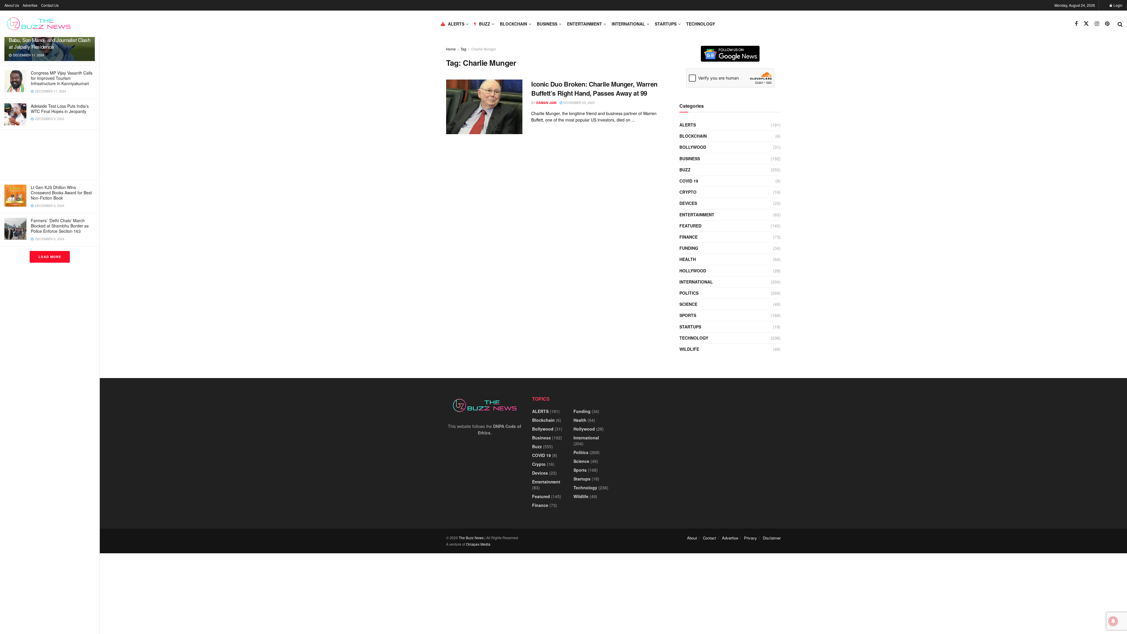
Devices (688, 203)
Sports (687, 315)
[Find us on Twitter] (1086, 23)
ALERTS (456, 24)
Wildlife (689, 349)
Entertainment (584, 24)
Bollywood (692, 147)
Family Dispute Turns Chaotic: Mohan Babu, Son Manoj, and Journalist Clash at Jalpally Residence (49, 39)
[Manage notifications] (1113, 621)
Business (547, 24)
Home (451, 48)
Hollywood (692, 271)
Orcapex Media (478, 544)
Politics (689, 293)
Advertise (30, 5)
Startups (665, 24)
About (692, 538)
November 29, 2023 (578, 102)
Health (687, 259)
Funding (688, 248)
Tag (463, 48)
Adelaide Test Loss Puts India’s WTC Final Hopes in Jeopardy (60, 108)
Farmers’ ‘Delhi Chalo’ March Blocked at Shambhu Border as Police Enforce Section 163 (60, 225)
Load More (49, 256)
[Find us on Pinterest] (1107, 24)
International (628, 24)
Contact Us (50, 5)
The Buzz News (471, 537)
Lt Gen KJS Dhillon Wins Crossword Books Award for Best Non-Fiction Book (61, 192)
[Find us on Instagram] (1097, 24)
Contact (709, 538)
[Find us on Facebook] (1076, 24)
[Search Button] (1120, 23)
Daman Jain (546, 102)
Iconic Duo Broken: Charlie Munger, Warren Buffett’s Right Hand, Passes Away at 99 (594, 88)
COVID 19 (688, 181)
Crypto (687, 192)
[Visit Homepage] (38, 23)
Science (688, 304)
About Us (11, 5)
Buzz (685, 170)
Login (1118, 5)
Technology (700, 24)
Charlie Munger (483, 48)
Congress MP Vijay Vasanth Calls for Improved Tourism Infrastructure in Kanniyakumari (61, 78)
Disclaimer (772, 538)
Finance (688, 237)
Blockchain (513, 24)
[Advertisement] (49, 155)
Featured (690, 226)
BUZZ (484, 24)
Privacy (750, 538)
